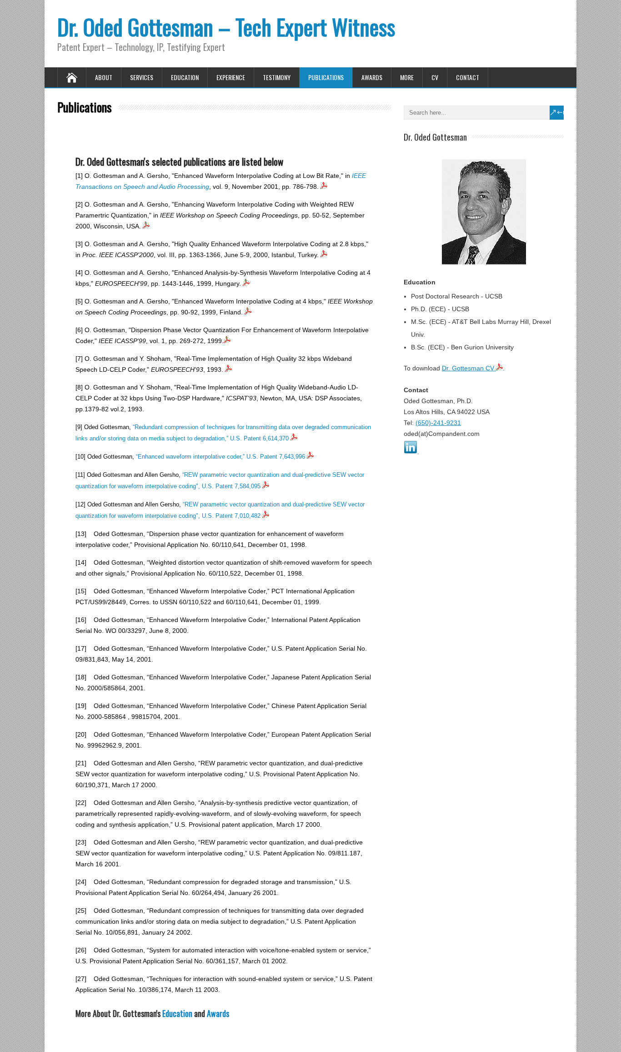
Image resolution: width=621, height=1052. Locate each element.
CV (434, 77)
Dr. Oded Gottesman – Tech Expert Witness (226, 26)
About (103, 77)
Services (141, 77)
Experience (230, 77)
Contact (467, 77)
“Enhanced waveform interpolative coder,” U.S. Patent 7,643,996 (221, 456)
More (407, 77)
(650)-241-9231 (438, 422)
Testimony (276, 77)
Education (185, 77)
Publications (326, 77)
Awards (371, 77)
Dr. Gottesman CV (469, 368)
